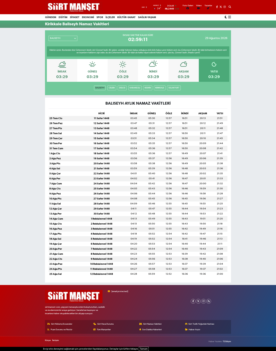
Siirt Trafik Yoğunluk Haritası (201, 324)
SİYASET (74, 17)
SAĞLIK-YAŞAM (147, 17)
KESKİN (148, 88)
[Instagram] (203, 301)
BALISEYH (99, 88)
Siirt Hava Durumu (105, 324)
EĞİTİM (63, 17)
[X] (198, 301)
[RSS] (208, 301)
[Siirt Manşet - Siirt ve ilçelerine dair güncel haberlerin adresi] (73, 7)
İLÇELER (110, 17)
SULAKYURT (173, 88)
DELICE (122, 88)
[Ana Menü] (229, 17)
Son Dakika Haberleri (152, 329)
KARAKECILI (135, 88)
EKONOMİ (88, 17)
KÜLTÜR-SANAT (126, 17)
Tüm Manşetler (104, 329)
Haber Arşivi (194, 329)
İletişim (55, 340)
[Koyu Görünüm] (226, 17)
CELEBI (112, 88)
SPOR (99, 17)
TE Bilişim (227, 341)
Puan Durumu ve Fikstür (61, 329)
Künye (48, 340)
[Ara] (230, 7)
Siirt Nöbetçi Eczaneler (61, 324)
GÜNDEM (50, 17)
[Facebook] (193, 301)
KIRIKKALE (159, 88)
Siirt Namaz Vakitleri (152, 324)
